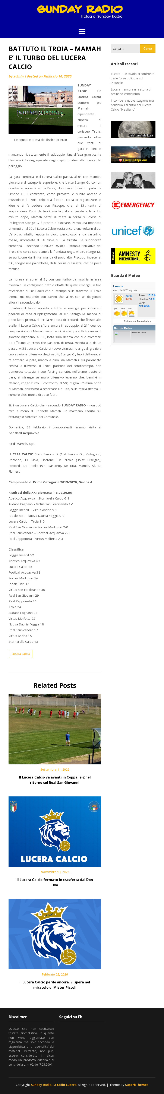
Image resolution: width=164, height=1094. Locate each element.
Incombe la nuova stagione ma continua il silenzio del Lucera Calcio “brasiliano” (132, 104)
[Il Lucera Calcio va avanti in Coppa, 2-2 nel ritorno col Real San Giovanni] (55, 728)
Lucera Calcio (21, 654)
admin (18, 76)
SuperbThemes (136, 1084)
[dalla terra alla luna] (133, 129)
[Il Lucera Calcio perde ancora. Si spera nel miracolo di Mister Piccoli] (55, 932)
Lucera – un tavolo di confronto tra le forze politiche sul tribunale (133, 78)
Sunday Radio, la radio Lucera (53, 1084)
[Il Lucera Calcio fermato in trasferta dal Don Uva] (55, 830)
